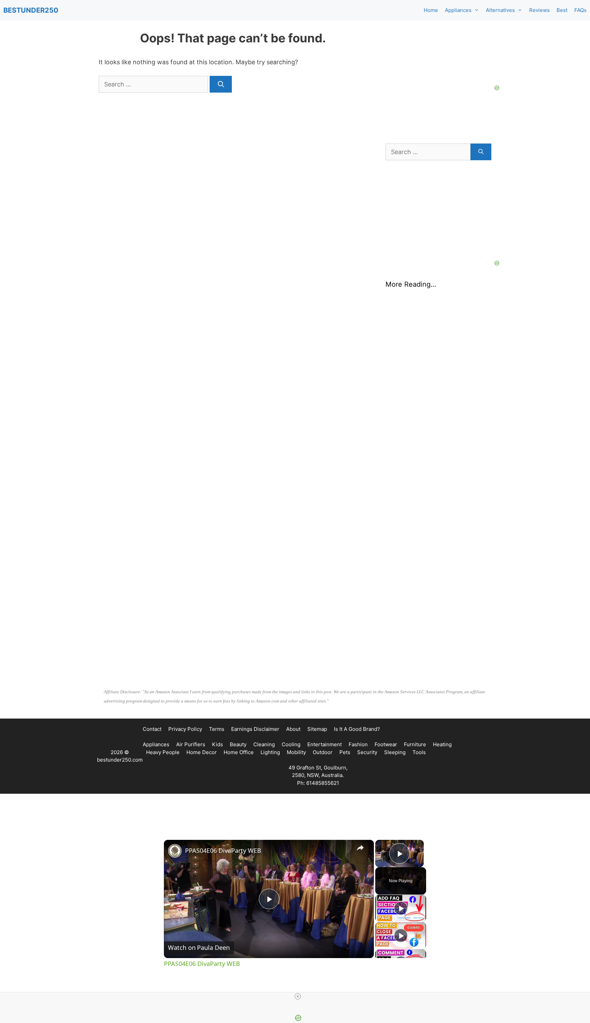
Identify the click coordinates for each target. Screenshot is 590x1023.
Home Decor (201, 752)
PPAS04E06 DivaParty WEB (223, 850)
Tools (419, 752)
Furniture (415, 744)
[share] (360, 848)
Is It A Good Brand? (357, 729)
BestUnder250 (30, 10)
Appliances (458, 10)
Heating (442, 744)
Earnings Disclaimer (255, 729)
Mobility (296, 752)
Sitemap (317, 729)
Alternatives (500, 10)
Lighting (270, 752)
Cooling (291, 744)
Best (562, 10)
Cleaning (264, 744)
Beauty (238, 744)
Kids (217, 744)
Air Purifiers (190, 744)
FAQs (580, 10)
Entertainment (324, 744)
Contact (152, 729)
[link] (175, 851)
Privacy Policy (185, 729)
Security (367, 752)
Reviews (539, 10)
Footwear (386, 744)
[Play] (401, 908)
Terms (216, 729)
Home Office (239, 752)
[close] (298, 996)
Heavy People (163, 752)
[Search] (221, 84)
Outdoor (323, 752)
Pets (344, 752)
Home (431, 10)
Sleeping (395, 752)
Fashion (358, 744)
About (293, 729)
